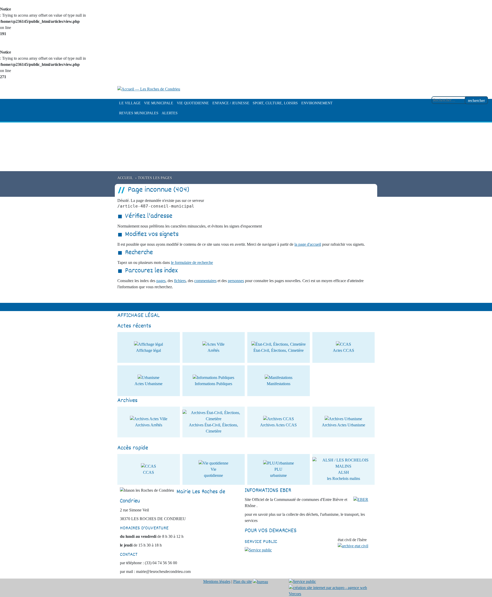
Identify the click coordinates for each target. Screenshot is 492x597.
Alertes (170, 113)
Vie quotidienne (193, 103)
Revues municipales (138, 113)
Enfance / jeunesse (230, 103)
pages (161, 281)
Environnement (317, 103)
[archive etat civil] (353, 545)
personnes (236, 281)
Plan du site (242, 581)
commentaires (205, 281)
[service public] (258, 550)
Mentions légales (216, 581)
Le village (130, 103)
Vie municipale (158, 103)
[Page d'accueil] (148, 89)
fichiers (180, 281)
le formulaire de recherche (192, 262)
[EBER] (360, 499)
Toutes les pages (155, 178)
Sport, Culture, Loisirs (275, 103)
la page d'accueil (307, 244)
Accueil (125, 178)
